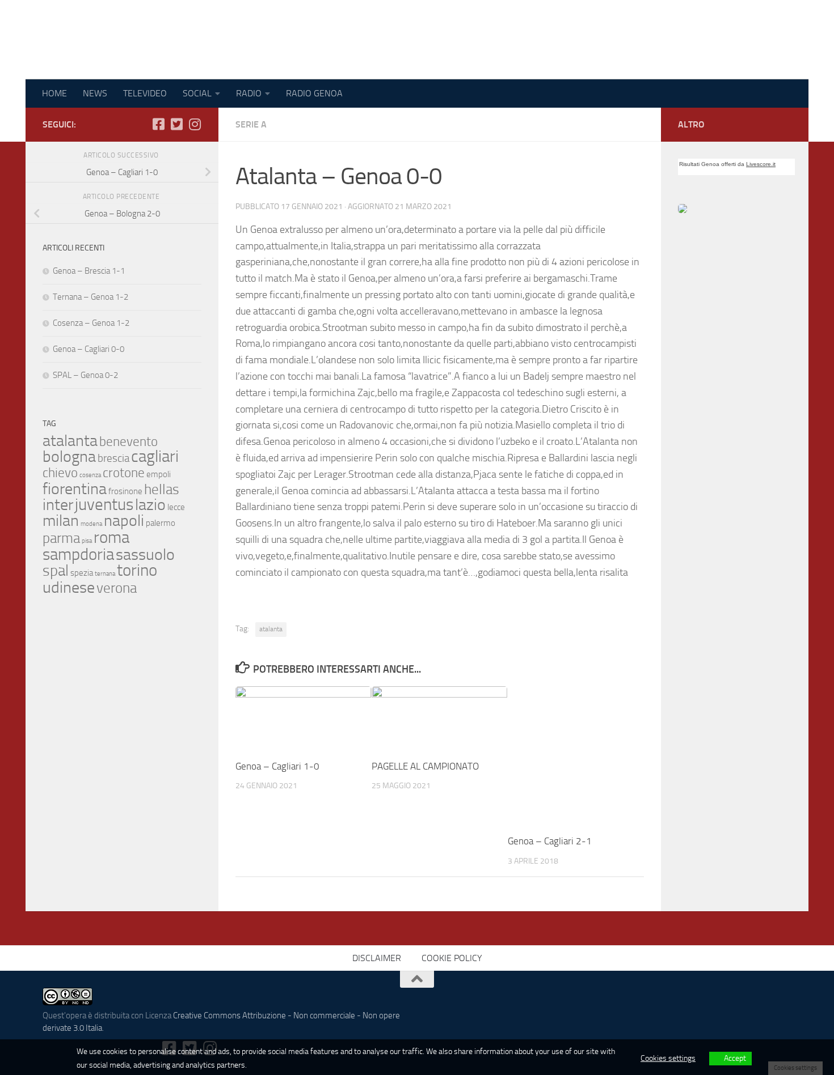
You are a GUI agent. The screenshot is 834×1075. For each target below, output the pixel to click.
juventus (104, 505)
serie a (251, 124)
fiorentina (75, 488)
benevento (128, 441)
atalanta (271, 629)
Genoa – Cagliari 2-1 (550, 841)
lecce (176, 507)
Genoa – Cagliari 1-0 (277, 766)
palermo (160, 523)
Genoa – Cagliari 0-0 (88, 349)
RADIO (249, 93)
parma (61, 537)
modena (91, 524)
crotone (124, 473)
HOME (54, 93)
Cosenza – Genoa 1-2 (91, 323)
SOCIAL (197, 93)
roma (111, 537)
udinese (69, 587)
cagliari (155, 456)
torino (137, 570)
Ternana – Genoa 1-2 (90, 297)
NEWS (95, 93)
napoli (124, 520)
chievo (60, 473)
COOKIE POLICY (452, 958)
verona (116, 587)
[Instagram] (194, 124)
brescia (113, 458)
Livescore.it (761, 164)
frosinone (125, 491)
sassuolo (145, 554)
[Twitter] (176, 124)
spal (56, 571)
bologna (69, 456)
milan (61, 520)
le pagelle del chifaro (144, 40)
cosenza (90, 475)
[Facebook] (158, 124)
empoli (158, 474)
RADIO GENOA (314, 93)
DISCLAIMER (376, 958)
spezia (81, 573)
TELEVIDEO (145, 93)
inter (58, 504)
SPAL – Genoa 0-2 (85, 375)
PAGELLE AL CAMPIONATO (425, 766)
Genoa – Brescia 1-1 (89, 271)
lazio (150, 504)
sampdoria (78, 554)
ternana (105, 573)
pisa (87, 541)
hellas (161, 489)
